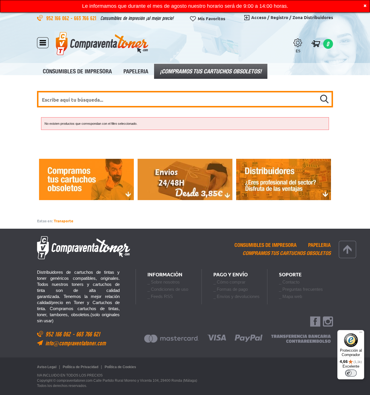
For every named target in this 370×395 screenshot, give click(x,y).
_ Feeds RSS (160, 296)
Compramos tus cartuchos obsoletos (287, 253)
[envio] (185, 179)
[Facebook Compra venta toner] (315, 322)
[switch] (351, 373)
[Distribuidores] (283, 179)
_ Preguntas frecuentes (301, 289)
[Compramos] (86, 179)
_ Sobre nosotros (163, 282)
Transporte (63, 221)
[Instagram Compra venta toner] (328, 322)
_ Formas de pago (230, 289)
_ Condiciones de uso (167, 289)
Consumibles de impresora (77, 71)
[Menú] (360, 333)
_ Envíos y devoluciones (236, 296)
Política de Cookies (120, 367)
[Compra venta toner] (102, 43)
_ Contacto (289, 282)
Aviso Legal (46, 367)
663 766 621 (86, 18)
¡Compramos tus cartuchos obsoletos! (211, 71)
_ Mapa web (290, 296)
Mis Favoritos (211, 18)
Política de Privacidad (80, 367)
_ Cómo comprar (229, 282)
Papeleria (135, 71)
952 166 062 (58, 18)
